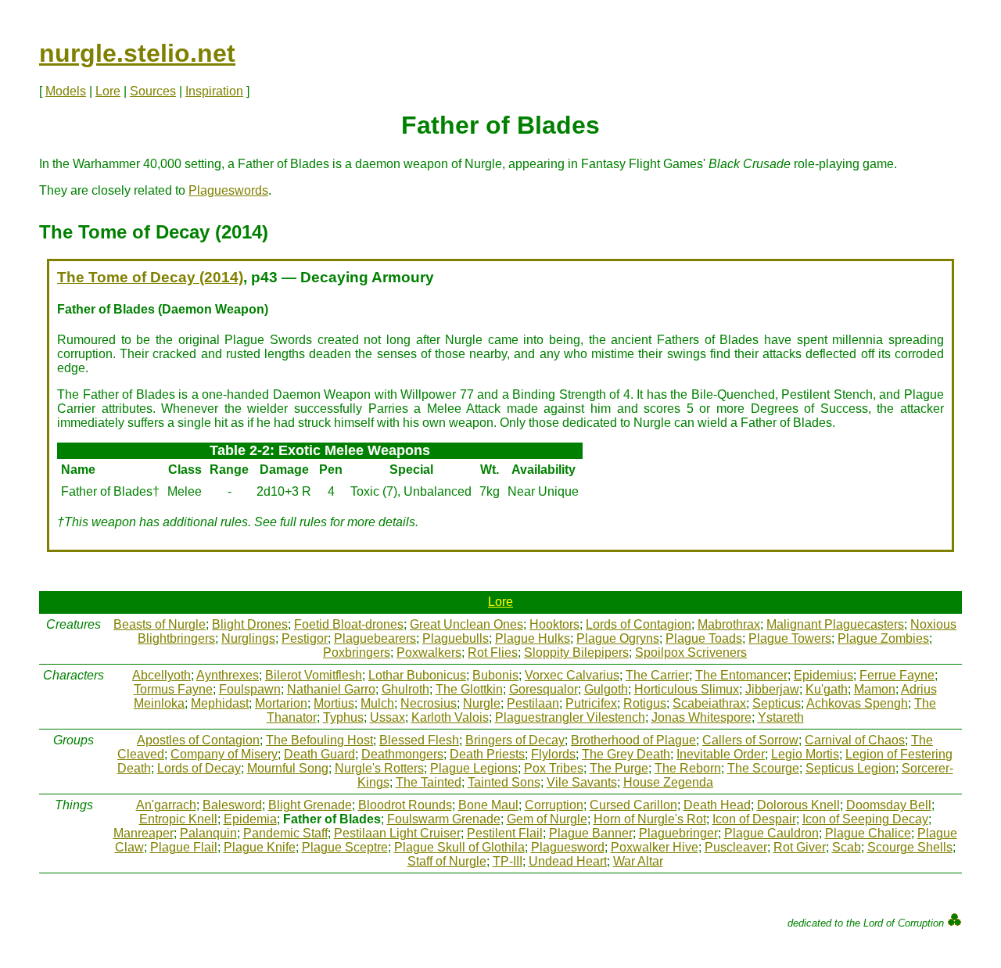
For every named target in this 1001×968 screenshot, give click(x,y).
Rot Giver (799, 847)
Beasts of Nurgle (159, 624)
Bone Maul (488, 805)
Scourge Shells (910, 847)
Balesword (232, 805)
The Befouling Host (319, 740)
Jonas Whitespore (701, 717)
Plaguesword (568, 847)
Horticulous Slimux (686, 689)
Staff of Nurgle (446, 861)
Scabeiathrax (709, 703)
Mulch (377, 703)
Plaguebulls (455, 638)
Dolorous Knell (798, 805)
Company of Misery (224, 754)
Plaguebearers (375, 638)
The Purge (619, 768)
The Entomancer (741, 675)
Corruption (554, 805)
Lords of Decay (199, 768)
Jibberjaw (772, 689)
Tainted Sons (504, 782)
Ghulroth (405, 689)
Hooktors (554, 624)
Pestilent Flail (505, 833)
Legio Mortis (805, 754)
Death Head (717, 805)
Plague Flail (183, 847)
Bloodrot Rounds (405, 805)
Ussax (387, 717)
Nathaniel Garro (331, 689)
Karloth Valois (450, 717)
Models (65, 91)
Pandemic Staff (285, 833)
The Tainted (428, 782)
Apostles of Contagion (198, 740)
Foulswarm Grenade (443, 819)
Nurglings (248, 638)
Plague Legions (474, 768)
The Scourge (763, 768)
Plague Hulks (532, 638)
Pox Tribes (553, 768)
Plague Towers (789, 638)
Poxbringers (356, 652)
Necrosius (428, 703)
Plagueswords (228, 190)
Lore (107, 91)
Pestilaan (533, 703)
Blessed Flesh (419, 740)
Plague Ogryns (617, 638)
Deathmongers (402, 754)
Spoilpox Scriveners (691, 652)
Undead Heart (568, 861)
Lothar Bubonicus (417, 675)
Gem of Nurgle (547, 819)
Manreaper (143, 833)
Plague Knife (260, 847)
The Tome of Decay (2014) (150, 277)
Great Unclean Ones (466, 624)
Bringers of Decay (515, 740)
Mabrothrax (729, 624)
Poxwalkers (428, 652)
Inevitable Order (720, 754)
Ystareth (781, 717)
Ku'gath (826, 689)
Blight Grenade (310, 805)
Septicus (776, 703)
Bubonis (495, 675)
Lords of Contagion (638, 624)
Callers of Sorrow (750, 740)
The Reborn (688, 768)
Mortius (334, 703)
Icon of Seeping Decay (865, 819)
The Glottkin (469, 689)
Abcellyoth (161, 675)
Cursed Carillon (633, 805)
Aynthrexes (227, 675)
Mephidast (220, 703)
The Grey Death (626, 754)
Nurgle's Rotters (379, 768)
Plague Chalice (868, 833)
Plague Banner (591, 833)
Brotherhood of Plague (633, 740)
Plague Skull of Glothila (459, 847)
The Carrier (657, 675)
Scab (846, 847)
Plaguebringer (678, 833)
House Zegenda (668, 782)
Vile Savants (582, 782)
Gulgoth (606, 689)
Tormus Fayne (173, 689)
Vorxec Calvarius (572, 675)
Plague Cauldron (771, 833)
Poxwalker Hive (654, 847)
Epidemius (823, 675)
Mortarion (281, 703)
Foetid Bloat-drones (349, 624)
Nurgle (481, 703)
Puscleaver (736, 847)
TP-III (507, 861)
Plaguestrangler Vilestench (570, 717)
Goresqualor (543, 689)
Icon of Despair (754, 819)
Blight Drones (250, 624)
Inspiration (214, 91)
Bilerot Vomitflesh (313, 675)
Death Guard (319, 754)
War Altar (638, 861)
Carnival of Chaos (855, 740)
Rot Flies (493, 652)
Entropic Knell (178, 819)
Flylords (553, 754)
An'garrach (166, 805)
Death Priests (487, 754)
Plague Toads (704, 638)
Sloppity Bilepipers (576, 652)
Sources (153, 91)
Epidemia (250, 819)
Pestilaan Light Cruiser (397, 833)
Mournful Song (287, 768)
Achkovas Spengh (857, 703)
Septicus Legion (850, 768)
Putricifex (591, 703)
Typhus (343, 717)
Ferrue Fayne (897, 675)
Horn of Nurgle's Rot (650, 819)
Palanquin (208, 833)
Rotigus (644, 703)
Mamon (874, 689)
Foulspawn (250, 689)
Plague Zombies (883, 638)
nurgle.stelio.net (137, 53)
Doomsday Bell (888, 805)
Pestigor (305, 638)
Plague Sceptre (345, 847)
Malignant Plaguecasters (835, 624)
